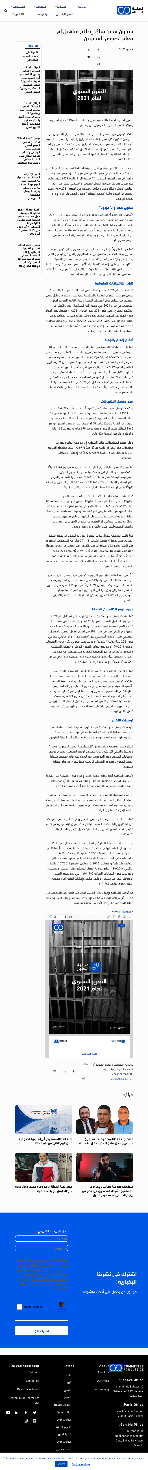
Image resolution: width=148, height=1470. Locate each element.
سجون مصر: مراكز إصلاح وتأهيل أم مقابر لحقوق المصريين (95, 34)
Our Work (103, 1380)
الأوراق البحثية (63, 1426)
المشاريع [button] (62, 6)
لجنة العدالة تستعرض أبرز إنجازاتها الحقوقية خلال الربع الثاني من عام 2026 (45, 1140)
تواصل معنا (42, 13)
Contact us (32, 1380)
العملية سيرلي (63, 1448)
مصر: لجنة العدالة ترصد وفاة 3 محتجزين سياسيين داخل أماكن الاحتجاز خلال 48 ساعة (106, 1140)
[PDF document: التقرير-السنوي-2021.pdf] (89, 986)
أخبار (69, 1382)
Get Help (34, 1371)
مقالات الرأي (64, 1419)
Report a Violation (28, 1388)
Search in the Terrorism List (24, 1400)
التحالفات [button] (41, 6)
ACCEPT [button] (61, 1464)
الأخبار (68, 1375)
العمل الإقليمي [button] (64, 13)
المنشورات (19, 6)
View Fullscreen (122, 911)
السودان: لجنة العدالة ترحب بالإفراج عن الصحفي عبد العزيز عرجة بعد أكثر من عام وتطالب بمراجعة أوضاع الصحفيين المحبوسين (28, 185)
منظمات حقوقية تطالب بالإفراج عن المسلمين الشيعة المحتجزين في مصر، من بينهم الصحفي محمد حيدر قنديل (107, 1190)
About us (103, 1371)
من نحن (81, 6)
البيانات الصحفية (62, 1404)
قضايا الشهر (64, 1433)
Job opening (101, 1388)
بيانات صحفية (64, 1411)
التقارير (67, 1389)
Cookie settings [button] (81, 1463)
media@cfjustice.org (122, 1078)
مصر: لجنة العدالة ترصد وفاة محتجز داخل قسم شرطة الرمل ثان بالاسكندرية (43, 1188)
